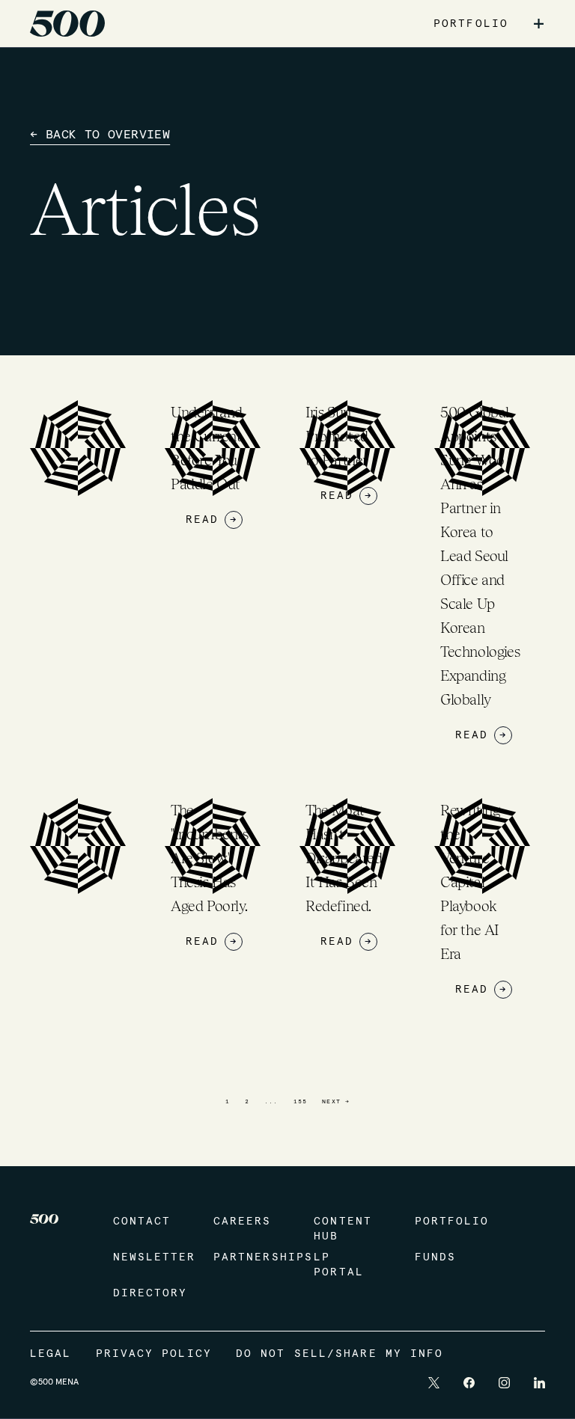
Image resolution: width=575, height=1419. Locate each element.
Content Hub (343, 1229)
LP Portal (339, 1265)
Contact (142, 1221)
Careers (242, 1221)
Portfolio (450, 1221)
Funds (436, 1257)
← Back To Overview (100, 135)
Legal (51, 1354)
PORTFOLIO (470, 24)
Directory (148, 1293)
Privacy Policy (154, 1354)
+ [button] (538, 24)
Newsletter (148, 1257)
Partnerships (248, 1257)
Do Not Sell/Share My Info (340, 1354)
